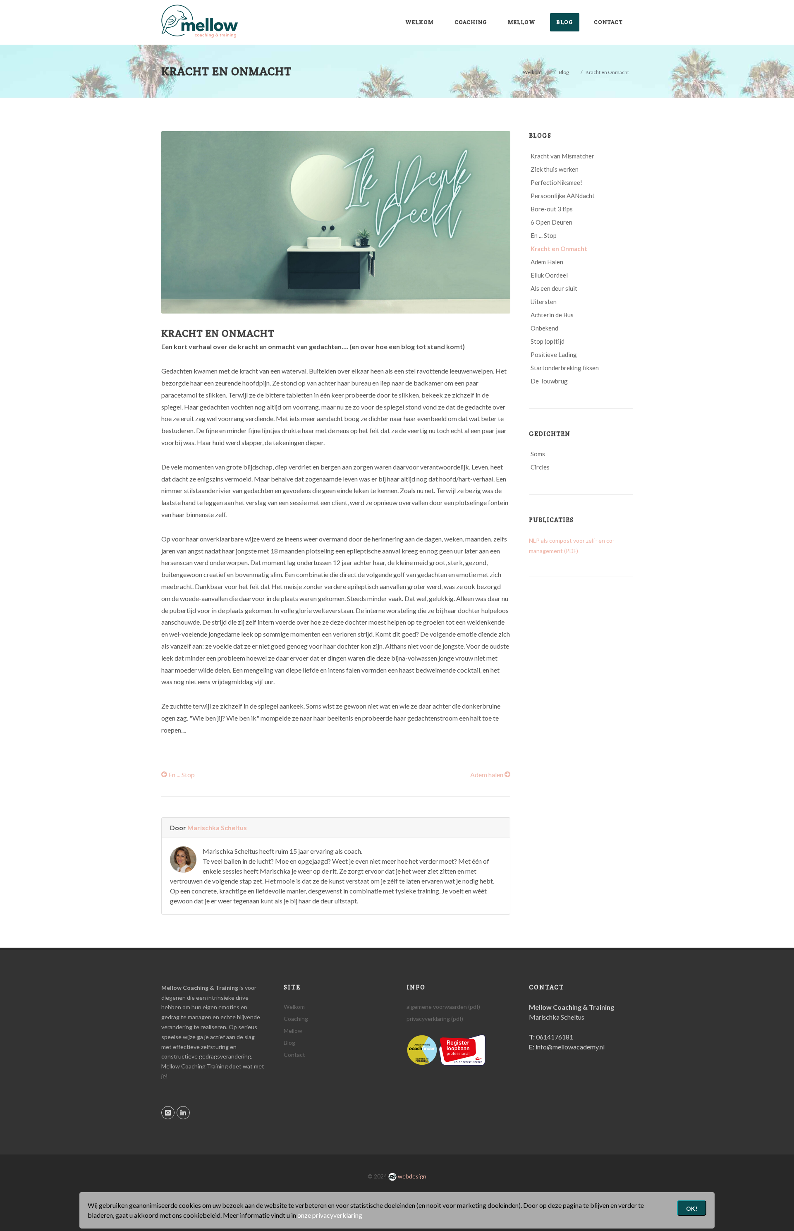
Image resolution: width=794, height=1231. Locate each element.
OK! (691, 1208)
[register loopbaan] (462, 1049)
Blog (564, 72)
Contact (294, 1054)
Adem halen (487, 774)
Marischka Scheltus (217, 827)
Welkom (532, 72)
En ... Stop (181, 774)
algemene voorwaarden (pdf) (443, 1006)
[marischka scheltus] (422, 1049)
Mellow (293, 1030)
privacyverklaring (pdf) (435, 1018)
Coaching (296, 1018)
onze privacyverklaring (329, 1215)
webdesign (411, 1176)
